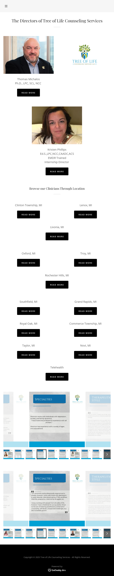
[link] (57, 569)
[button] (6, 6)
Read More (28, 92)
